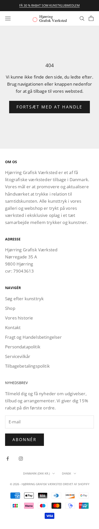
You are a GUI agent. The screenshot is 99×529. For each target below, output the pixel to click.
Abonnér (24, 439)
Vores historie (19, 318)
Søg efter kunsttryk (24, 298)
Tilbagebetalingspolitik (27, 366)
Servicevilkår (17, 356)
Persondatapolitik (22, 347)
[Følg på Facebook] (7, 458)
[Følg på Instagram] (20, 458)
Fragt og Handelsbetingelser (33, 337)
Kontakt (13, 327)
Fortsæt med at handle (49, 107)
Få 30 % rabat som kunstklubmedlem (49, 5)
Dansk (66, 473)
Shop (10, 308)
